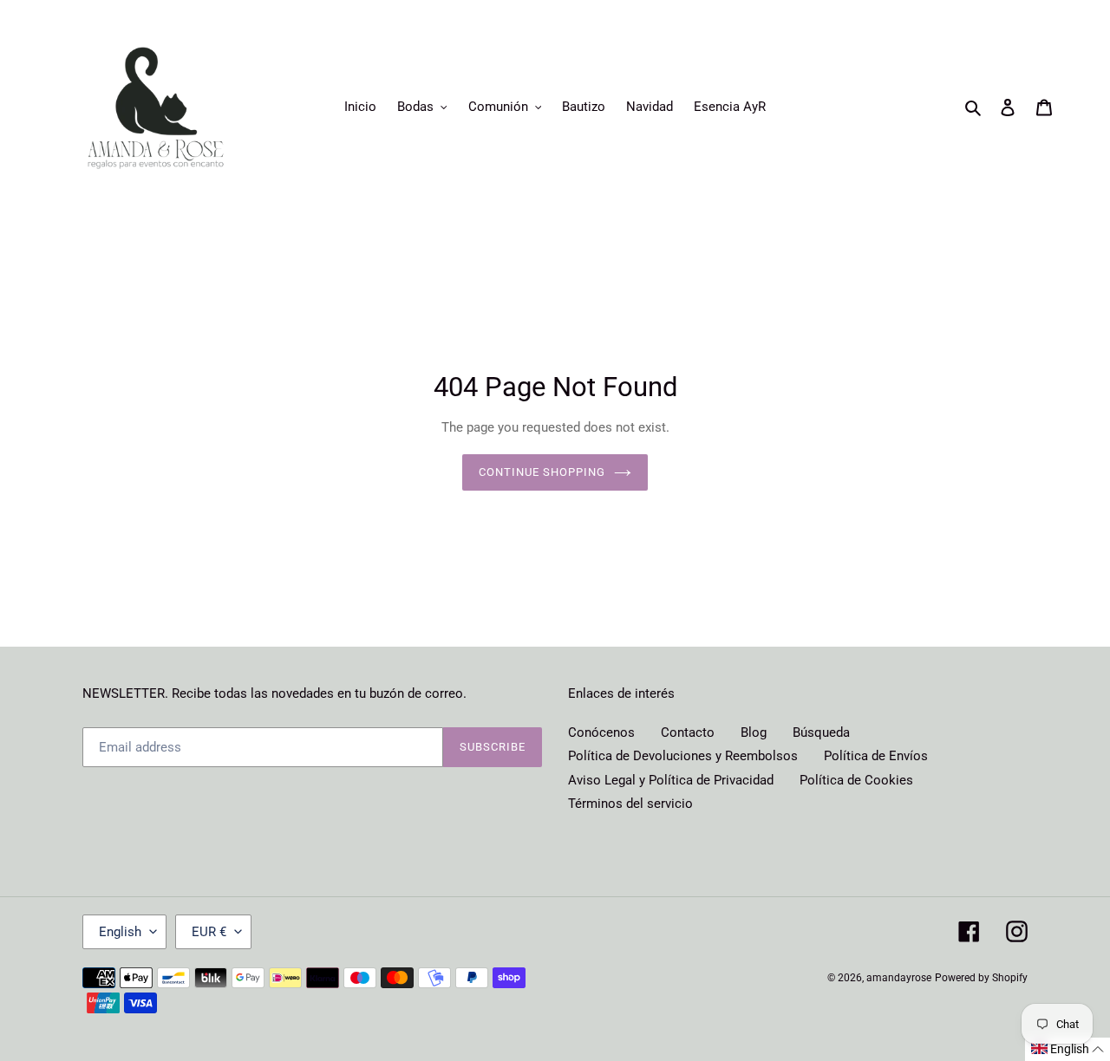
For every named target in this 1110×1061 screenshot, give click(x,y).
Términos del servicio (630, 803)
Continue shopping (542, 471)
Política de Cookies (856, 780)
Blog (754, 732)
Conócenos (601, 732)
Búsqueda (821, 732)
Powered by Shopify (981, 978)
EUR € (209, 932)
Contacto (688, 732)
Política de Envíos (876, 756)
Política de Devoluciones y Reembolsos (683, 756)
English (120, 932)
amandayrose (898, 978)
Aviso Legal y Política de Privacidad (671, 780)
